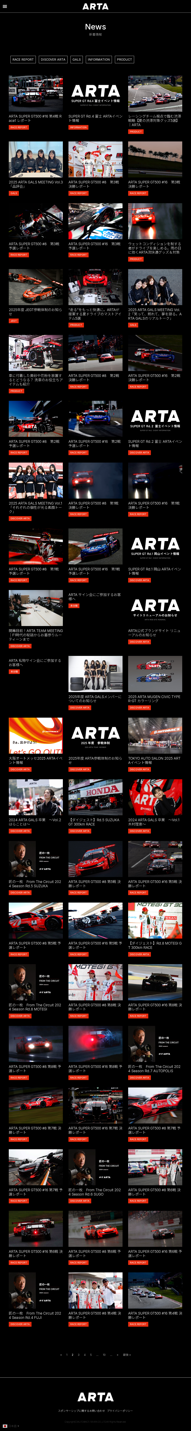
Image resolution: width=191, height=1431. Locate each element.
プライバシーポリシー (120, 1410)
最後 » (127, 1355)
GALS (77, 59)
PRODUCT (124, 59)
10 (104, 1355)
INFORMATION (99, 59)
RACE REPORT (23, 59)
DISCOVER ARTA (53, 59)
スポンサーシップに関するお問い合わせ (81, 1410)
